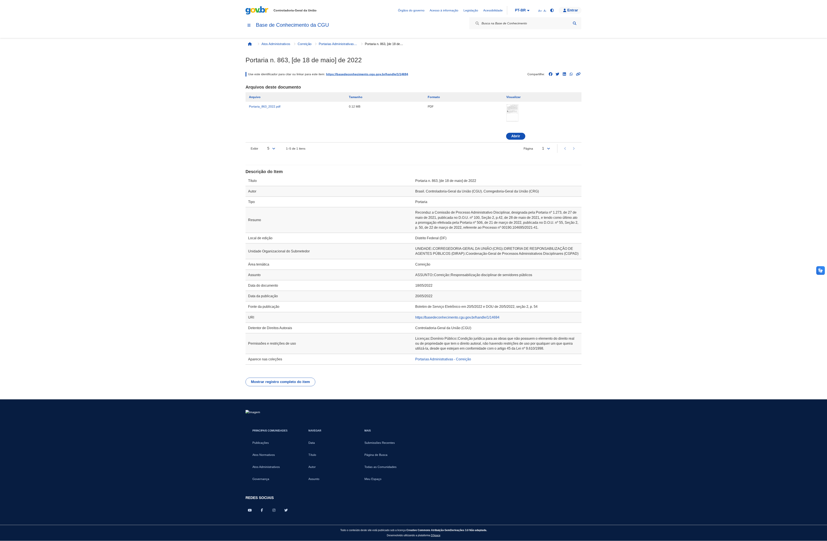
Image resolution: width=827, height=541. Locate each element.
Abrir (515, 136)
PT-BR (520, 10)
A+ (540, 11)
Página (528, 148)
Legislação (470, 10)
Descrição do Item (264, 171)
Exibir (254, 148)
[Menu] (249, 25)
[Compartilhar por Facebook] (262, 510)
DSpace (435, 535)
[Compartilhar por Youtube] (250, 510)
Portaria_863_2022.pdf (264, 106)
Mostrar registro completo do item (280, 382)
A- (545, 11)
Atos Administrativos (275, 44)
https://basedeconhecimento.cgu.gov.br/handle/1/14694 (367, 74)
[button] (570, 10)
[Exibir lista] (273, 148)
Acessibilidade (493, 10)
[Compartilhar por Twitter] (286, 510)
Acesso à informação (444, 10)
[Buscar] (574, 23)
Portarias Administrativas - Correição (338, 44)
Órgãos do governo (411, 10)
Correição (304, 44)
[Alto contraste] (551, 10)
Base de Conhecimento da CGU (292, 25)
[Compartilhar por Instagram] (274, 510)
